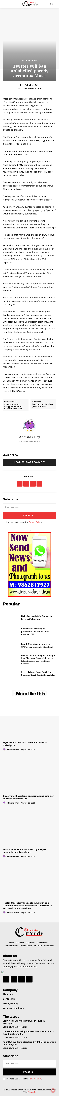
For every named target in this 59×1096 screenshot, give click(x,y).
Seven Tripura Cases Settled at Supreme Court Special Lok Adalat (38, 673)
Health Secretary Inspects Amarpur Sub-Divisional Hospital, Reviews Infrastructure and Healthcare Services (38, 659)
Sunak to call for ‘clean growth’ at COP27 (42, 405)
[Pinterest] (33, 484)
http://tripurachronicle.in (29, 441)
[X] (26, 484)
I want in (28, 515)
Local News (8, 1027)
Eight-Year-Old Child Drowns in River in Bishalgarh (36, 617)
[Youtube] (29, 979)
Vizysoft (32, 1092)
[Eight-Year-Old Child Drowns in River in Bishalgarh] (11, 617)
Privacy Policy (35, 522)
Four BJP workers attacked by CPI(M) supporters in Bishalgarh (37, 645)
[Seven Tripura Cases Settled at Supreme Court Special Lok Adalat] (11, 673)
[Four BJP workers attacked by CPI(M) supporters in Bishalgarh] (11, 645)
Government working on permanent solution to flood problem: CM (35, 631)
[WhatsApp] (39, 484)
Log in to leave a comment (29, 462)
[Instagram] (14, 979)
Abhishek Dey (31, 85)
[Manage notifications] (53, 1090)
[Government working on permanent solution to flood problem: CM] (11, 631)
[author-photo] (5, 749)
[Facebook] (19, 484)
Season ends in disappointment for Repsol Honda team (13, 406)
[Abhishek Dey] (29, 425)
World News (29, 61)
